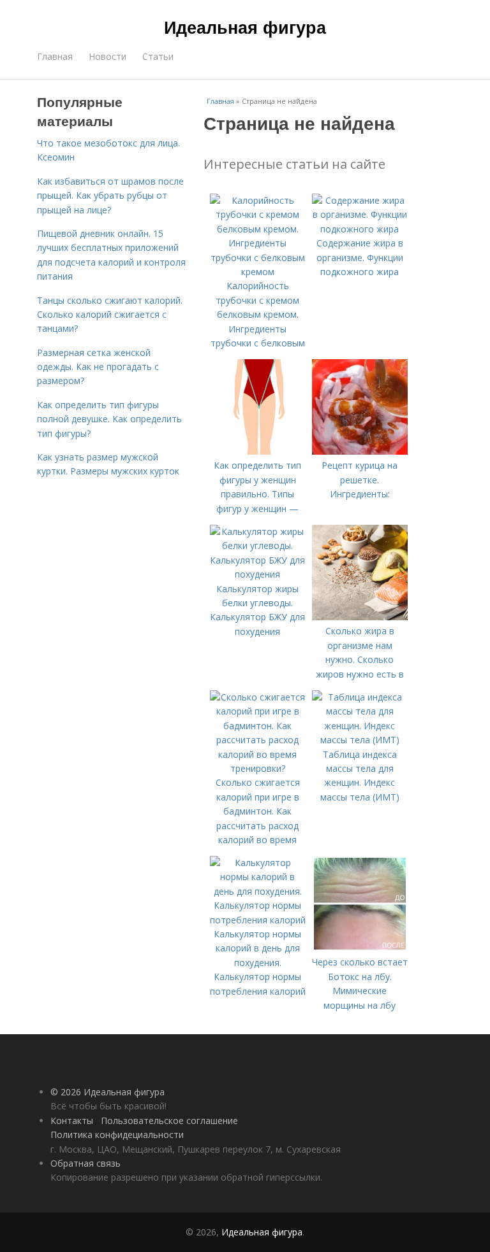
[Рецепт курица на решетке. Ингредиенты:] (360, 451)
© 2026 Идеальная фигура (107, 1092)
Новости (107, 56)
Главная (55, 56)
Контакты (71, 1120)
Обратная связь (85, 1163)
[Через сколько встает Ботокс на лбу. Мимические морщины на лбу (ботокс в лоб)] (360, 948)
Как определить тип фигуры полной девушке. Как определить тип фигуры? (109, 419)
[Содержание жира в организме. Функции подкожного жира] (360, 229)
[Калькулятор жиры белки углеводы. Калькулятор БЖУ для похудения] (258, 574)
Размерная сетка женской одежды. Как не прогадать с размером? (98, 366)
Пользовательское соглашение (169, 1120)
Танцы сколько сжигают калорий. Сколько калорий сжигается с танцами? (109, 314)
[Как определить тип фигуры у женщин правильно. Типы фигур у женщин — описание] (258, 451)
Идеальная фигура (245, 27)
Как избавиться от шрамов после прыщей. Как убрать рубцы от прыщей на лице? (110, 195)
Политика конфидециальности (117, 1134)
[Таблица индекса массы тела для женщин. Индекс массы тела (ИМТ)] (360, 740)
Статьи (158, 56)
